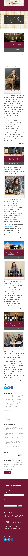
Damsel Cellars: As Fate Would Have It (14, 159)
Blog (6, 417)
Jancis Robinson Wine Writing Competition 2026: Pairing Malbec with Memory (13, 403)
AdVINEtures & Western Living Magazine (12, 409)
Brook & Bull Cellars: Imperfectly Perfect (14, 253)
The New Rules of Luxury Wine (13, 399)
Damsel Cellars (9, 226)
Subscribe (7, 472)
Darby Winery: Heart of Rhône (14, 45)
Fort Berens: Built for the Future (13, 406)
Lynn (6, 441)
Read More (21, 143)
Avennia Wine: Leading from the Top (14, 324)
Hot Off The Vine (9, 420)
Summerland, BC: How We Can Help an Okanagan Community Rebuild (14, 396)
